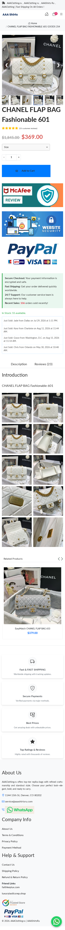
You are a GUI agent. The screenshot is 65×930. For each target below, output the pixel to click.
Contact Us (8, 865)
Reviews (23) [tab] (43, 364)
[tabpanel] (32, 604)
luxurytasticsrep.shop (14, 893)
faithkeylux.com (11, 887)
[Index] (47, 14)
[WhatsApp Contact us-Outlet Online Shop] (56, 921)
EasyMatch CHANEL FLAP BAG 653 (32, 629)
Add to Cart (28, 171)
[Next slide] (62, 558)
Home (33, 23)
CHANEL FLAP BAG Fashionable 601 (27, 385)
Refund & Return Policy (15, 877)
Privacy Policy (10, 841)
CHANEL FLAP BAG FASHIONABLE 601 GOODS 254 (34, 27)
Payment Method (11, 847)
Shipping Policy (10, 871)
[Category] (61, 14)
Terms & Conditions (13, 835)
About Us (7, 829)
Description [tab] (19, 364)
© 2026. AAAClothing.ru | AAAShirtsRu (21, 921)
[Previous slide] (58, 558)
